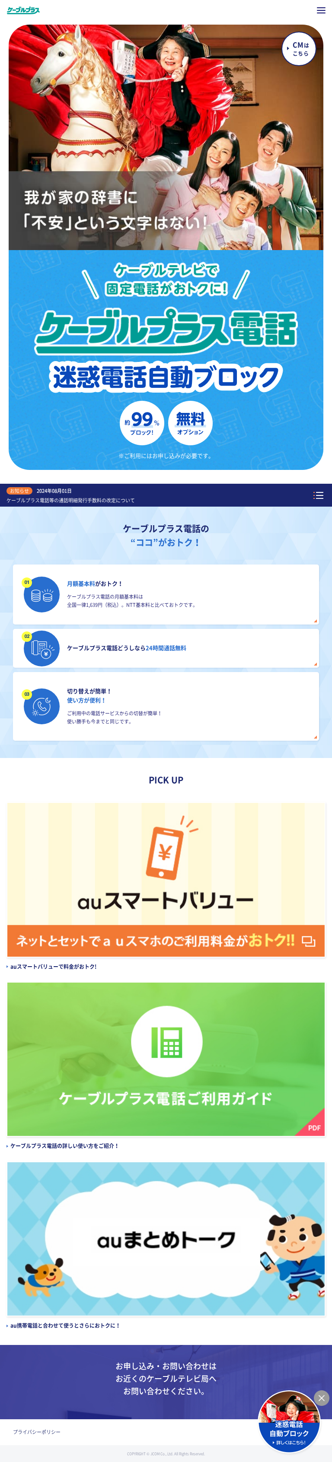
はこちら (301, 48)
